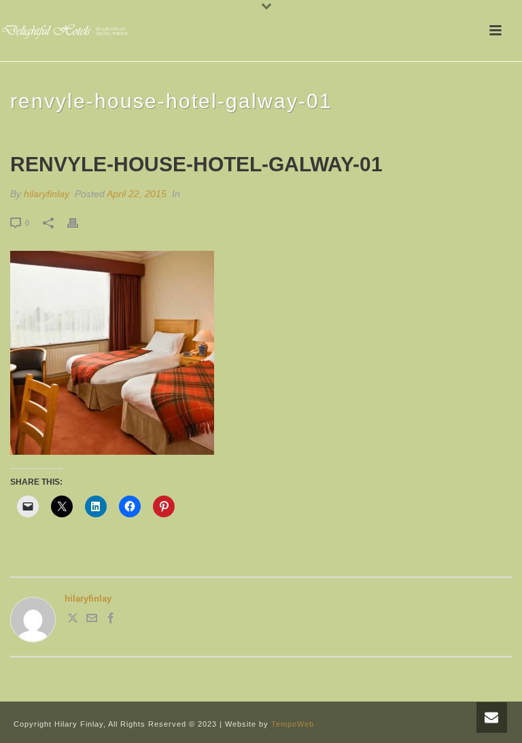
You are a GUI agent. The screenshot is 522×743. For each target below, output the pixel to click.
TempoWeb (292, 724)
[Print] (79, 222)
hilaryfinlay (46, 193)
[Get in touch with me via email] (91, 620)
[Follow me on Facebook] (110, 620)
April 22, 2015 (137, 193)
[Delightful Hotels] (68, 30)
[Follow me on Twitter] (72, 620)
